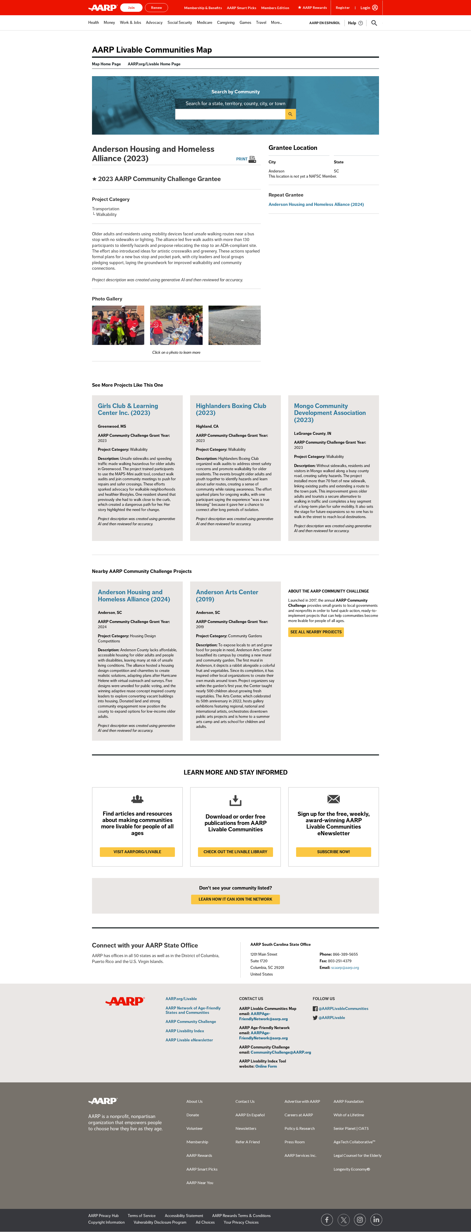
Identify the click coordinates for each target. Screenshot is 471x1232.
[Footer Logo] (103, 1101)
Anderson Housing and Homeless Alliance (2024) (316, 204)
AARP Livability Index (185, 1031)
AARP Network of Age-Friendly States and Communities (193, 1010)
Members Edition (275, 8)
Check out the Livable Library (235, 852)
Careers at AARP (299, 1114)
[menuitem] (93, 25)
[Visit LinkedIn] (376, 1220)
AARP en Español (324, 23)
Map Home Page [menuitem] (106, 64)
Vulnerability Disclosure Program (160, 1222)
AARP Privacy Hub (103, 1215)
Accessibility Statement (184, 1215)
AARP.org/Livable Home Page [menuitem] (154, 64)
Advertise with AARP (302, 1101)
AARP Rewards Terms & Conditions (241, 1215)
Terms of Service (142, 1215)
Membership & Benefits (203, 8)
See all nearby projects (316, 632)
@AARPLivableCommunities (343, 1008)
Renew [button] (156, 7)
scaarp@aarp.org (345, 967)
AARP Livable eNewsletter (189, 1040)
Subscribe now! (333, 852)
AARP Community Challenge (191, 1022)
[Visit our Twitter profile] (344, 1220)
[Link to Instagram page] (360, 1220)
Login (365, 7)
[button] (374, 23)
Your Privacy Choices (241, 1222)
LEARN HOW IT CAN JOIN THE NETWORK (235, 899)
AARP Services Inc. (300, 1155)
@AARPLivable (332, 1017)
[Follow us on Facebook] (327, 1220)
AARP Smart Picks (241, 8)
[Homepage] (103, 7)
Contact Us (245, 1101)
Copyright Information (106, 1222)
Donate (192, 1114)
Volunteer (194, 1128)
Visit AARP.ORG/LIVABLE (137, 852)
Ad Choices (205, 1222)
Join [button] (131, 7)
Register (343, 7)
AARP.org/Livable (181, 999)
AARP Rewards (199, 1155)
